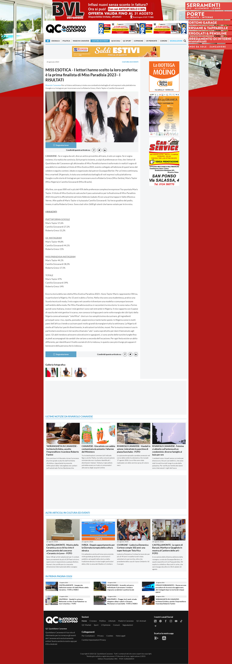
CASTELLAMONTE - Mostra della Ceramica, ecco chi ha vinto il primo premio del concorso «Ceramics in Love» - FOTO (62, 549)
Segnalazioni (176, 41)
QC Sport (127, 41)
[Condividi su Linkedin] (105, 150)
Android (53, 644)
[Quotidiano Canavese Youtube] (176, 620)
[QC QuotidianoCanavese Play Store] (156, 638)
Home (84, 621)
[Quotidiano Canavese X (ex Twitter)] (160, 620)
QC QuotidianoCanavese (103, 654)
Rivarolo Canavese (53, 85)
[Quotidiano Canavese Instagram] (171, 620)
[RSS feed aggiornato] (155, 620)
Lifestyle (111, 621)
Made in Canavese (81, 41)
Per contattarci (88, 636)
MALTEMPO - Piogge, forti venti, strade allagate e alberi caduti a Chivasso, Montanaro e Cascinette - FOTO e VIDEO (122, 601)
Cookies (109, 636)
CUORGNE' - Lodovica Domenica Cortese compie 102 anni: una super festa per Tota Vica (132, 547)
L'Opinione (138, 41)
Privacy (100, 636)
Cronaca (55, 41)
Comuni (163, 41)
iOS (46, 644)
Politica (66, 41)
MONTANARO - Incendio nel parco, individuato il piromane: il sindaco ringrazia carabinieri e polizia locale (120, 587)
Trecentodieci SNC (111, 659)
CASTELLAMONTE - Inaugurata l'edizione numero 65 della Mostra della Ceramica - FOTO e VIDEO (73, 587)
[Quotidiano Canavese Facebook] (165, 620)
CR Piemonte (151, 41)
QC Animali (141, 621)
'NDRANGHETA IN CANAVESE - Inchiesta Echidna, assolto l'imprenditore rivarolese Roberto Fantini (62, 450)
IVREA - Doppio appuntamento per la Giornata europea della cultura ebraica (98, 547)
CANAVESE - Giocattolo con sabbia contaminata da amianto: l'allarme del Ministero (98, 449)
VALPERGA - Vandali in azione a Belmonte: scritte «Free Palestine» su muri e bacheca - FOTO (73, 601)
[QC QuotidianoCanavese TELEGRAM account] (155, 625)
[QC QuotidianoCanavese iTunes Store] (164, 638)
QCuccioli (115, 41)
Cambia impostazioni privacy (94, 640)
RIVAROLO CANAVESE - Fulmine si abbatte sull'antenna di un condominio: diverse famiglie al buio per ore (168, 450)
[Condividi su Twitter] (99, 150)
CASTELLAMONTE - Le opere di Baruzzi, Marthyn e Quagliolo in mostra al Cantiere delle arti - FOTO (167, 549)
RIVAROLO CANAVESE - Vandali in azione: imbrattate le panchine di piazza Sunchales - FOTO (133, 449)
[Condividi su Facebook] (94, 150)
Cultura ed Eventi (100, 41)
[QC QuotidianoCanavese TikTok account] (181, 620)
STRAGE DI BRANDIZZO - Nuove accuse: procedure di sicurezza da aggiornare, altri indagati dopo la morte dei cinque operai (171, 588)
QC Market (86, 625)
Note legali (120, 636)
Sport (96, 625)
